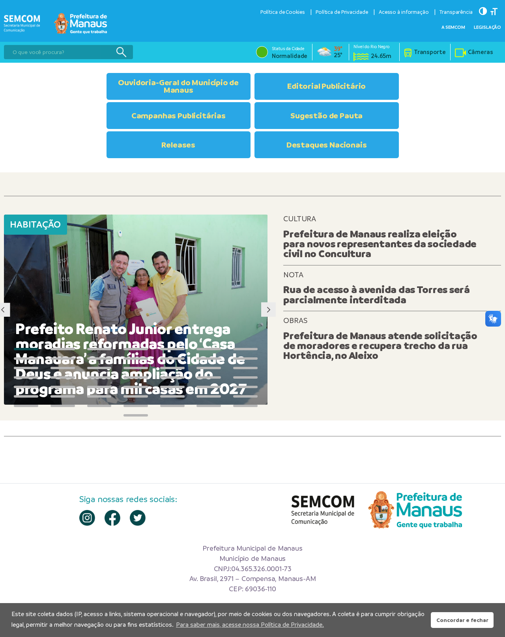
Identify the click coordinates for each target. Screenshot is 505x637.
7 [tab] (245, 349)
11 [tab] (135, 358)
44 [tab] (62, 406)
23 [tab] (62, 377)
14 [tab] (245, 358)
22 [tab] (26, 377)
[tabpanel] (136, 310)
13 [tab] (208, 358)
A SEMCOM (453, 27)
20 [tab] (208, 368)
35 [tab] (245, 387)
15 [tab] (26, 368)
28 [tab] (245, 377)
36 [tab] (26, 396)
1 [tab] (26, 349)
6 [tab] (208, 349)
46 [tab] (135, 406)
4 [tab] (135, 349)
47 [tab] (172, 406)
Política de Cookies (282, 12)
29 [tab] (26, 387)
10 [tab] (99, 358)
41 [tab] (208, 396)
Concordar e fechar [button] (462, 620)
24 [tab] (99, 377)
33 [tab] (172, 387)
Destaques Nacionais (326, 145)
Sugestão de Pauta (326, 115)
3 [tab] (99, 349)
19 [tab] (172, 368)
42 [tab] (245, 396)
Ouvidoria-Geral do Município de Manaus (178, 86)
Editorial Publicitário (326, 86)
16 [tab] (62, 368)
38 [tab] (99, 396)
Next (268, 310)
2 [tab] (62, 349)
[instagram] (87, 518)
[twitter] (138, 518)
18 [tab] (135, 368)
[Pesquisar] (121, 52)
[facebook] (112, 517)
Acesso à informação (404, 12)
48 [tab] (208, 406)
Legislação (487, 27)
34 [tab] (208, 387)
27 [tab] (208, 377)
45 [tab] (99, 406)
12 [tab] (172, 358)
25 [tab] (135, 377)
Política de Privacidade (342, 12)
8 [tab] (26, 358)
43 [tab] (26, 406)
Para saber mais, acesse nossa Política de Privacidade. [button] (250, 624)
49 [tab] (245, 406)
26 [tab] (172, 377)
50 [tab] (135, 415)
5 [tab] (172, 349)
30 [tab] (62, 387)
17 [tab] (99, 368)
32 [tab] (135, 387)
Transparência (456, 12)
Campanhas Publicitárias (178, 115)
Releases (178, 145)
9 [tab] (62, 358)
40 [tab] (172, 396)
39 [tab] (135, 396)
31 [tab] (99, 387)
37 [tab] (62, 396)
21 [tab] (245, 368)
